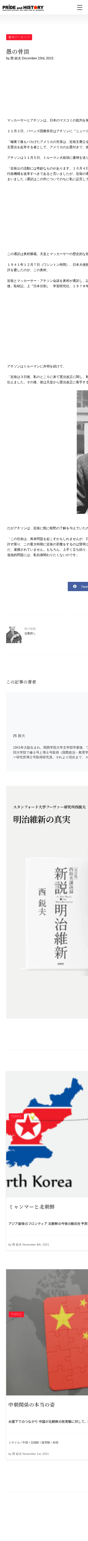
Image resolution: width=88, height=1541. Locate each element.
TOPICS (16, 1116)
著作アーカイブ (19, 37)
